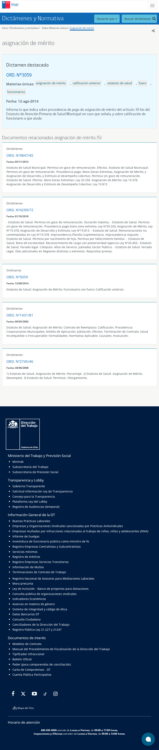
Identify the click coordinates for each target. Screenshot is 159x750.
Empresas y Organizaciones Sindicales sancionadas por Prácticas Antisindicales (67, 526)
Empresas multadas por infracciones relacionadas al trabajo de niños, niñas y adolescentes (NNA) (80, 531)
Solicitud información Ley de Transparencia (42, 491)
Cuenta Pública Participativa (31, 675)
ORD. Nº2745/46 (19, 361)
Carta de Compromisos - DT (31, 670)
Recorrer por (106, 19)
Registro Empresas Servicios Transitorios (40, 562)
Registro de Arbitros (26, 557)
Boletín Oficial (22, 659)
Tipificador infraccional (28, 654)
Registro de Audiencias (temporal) (35, 507)
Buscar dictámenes (138, 19)
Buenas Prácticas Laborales (31, 521)
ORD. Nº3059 (19, 75)
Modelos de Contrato (26, 644)
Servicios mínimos (24, 552)
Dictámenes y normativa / (25, 28)
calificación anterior (87, 83)
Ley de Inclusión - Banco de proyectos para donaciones (50, 589)
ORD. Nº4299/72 (19, 210)
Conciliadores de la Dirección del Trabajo (40, 625)
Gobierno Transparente (28, 486)
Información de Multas (28, 567)
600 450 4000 (49, 730)
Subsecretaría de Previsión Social (35, 472)
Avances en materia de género (33, 604)
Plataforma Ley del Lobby (29, 501)
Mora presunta (22, 583)
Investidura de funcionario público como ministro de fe (50, 541)
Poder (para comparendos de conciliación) (41, 664)
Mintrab (18, 462)
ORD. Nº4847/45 (19, 155)
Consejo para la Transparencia (33, 496)
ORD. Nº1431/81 (19, 315)
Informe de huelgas (26, 536)
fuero (142, 83)
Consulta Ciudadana (26, 619)
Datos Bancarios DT (25, 614)
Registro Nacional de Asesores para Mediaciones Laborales (53, 578)
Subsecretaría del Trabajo (30, 467)
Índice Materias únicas (55, 28)
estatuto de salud (119, 83)
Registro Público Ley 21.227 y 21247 (36, 630)
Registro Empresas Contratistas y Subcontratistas (46, 546)
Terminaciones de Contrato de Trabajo (39, 572)
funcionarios (16, 92)
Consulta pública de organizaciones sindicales (44, 594)
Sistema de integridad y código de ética (39, 609)
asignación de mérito (82, 28)
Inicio (5, 28)
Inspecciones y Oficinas (48, 733)
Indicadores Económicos (29, 599)
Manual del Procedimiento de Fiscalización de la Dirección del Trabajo (61, 649)
